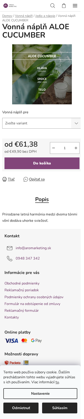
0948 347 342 (28, 258)
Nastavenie (40, 393)
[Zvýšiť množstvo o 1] (76, 148)
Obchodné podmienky (21, 283)
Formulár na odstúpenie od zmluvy (32, 303)
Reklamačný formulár (21, 310)
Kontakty (11, 317)
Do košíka (42, 163)
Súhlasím (59, 408)
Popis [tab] (42, 199)
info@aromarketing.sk (33, 248)
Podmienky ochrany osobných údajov (33, 297)
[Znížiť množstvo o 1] (53, 148)
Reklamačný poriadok (21, 290)
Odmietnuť (21, 408)
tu (57, 382)
